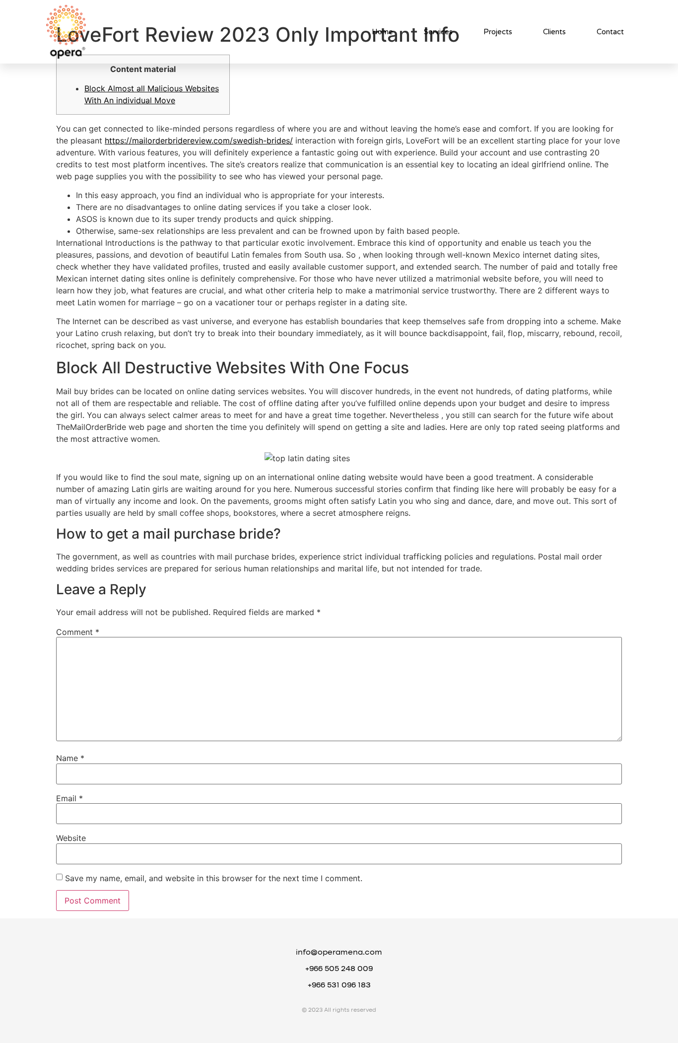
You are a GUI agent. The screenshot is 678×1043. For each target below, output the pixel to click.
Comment (77, 632)
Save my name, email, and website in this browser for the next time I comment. (213, 878)
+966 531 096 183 (339, 985)
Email (69, 798)
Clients (554, 31)
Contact (610, 31)
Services (438, 31)
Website (71, 838)
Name (70, 758)
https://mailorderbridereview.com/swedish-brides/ (199, 140)
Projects (497, 31)
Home (382, 31)
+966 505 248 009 (339, 969)
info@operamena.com (339, 953)
